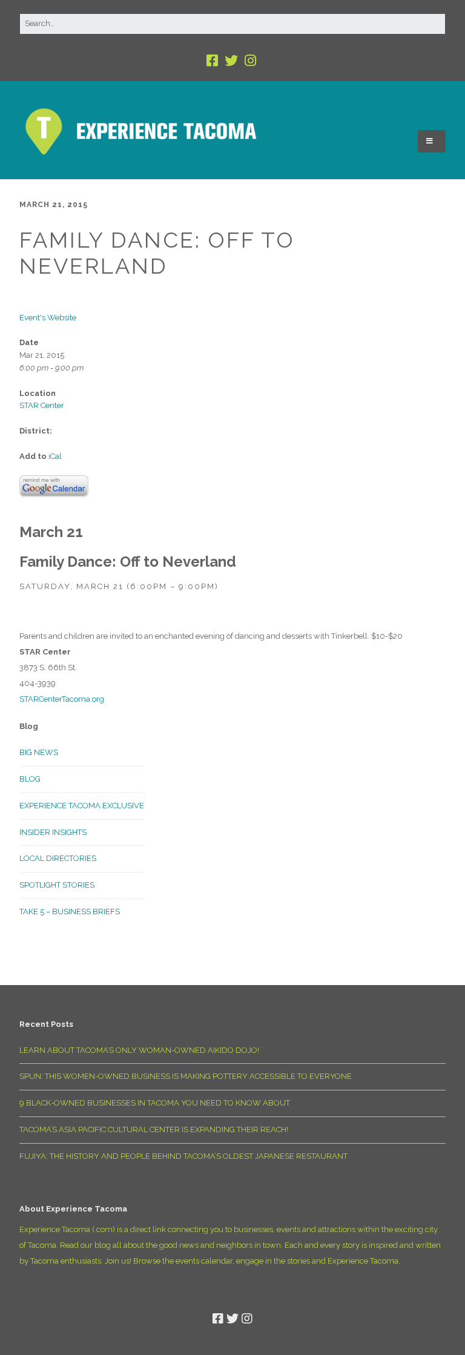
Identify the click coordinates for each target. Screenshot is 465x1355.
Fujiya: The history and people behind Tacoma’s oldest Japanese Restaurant (183, 1156)
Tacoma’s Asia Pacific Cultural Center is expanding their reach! (153, 1129)
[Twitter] (231, 61)
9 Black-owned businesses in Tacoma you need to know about (154, 1102)
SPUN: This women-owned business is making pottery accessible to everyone (185, 1076)
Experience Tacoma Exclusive (81, 805)
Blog (30, 778)
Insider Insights (53, 832)
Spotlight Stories (56, 884)
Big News (38, 752)
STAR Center (41, 405)
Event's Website (47, 317)
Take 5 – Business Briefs (69, 911)
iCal (55, 456)
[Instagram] (250, 61)
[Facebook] (213, 61)
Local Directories (57, 858)
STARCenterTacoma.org (61, 699)
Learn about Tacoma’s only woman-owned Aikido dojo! (139, 1050)
